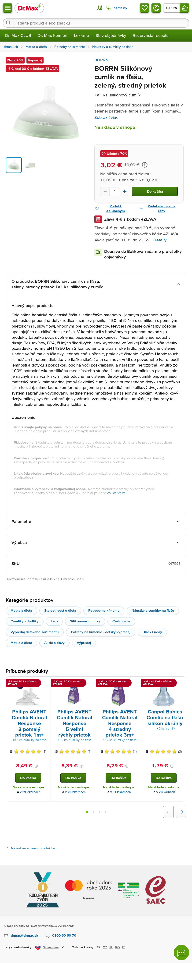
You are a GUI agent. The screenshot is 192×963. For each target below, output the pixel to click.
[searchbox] (96, 23)
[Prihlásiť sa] (156, 8)
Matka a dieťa (21, 610)
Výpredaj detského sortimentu (35, 632)
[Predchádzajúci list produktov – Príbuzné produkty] (168, 812)
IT (123, 947)
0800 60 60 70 (64, 935)
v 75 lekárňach (75, 792)
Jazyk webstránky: (18, 947)
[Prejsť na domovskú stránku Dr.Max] (29, 8)
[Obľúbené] (144, 8)
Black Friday (152, 632)
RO (117, 947)
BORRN (101, 59)
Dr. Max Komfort (52, 35)
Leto (54, 621)
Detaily (159, 239)
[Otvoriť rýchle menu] (7, 8)
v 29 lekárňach (30, 792)
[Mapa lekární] (99, 8)
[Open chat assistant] (181, 952)
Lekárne (81, 35)
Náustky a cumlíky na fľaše (153, 610)
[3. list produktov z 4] (99, 812)
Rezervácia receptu (151, 35)
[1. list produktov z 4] (86, 811)
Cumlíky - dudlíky (25, 621)
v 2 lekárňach (165, 792)
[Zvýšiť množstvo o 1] (124, 191)
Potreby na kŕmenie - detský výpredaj (100, 632)
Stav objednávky (111, 35)
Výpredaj (84, 643)
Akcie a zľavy (54, 643)
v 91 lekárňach (120, 792)
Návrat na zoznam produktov (33, 848)
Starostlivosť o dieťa (60, 610)
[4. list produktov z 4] (106, 812)
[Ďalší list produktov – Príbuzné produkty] (181, 812)
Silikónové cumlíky (85, 621)
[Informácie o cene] (145, 165)
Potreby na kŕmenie (103, 610)
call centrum (116, 493)
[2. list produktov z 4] (93, 812)
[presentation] (28, 693)
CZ (105, 947)
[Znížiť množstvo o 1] (105, 191)
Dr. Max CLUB (18, 35)
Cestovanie (121, 621)
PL (111, 947)
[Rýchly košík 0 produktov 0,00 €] (184, 8)
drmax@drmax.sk (24, 935)
